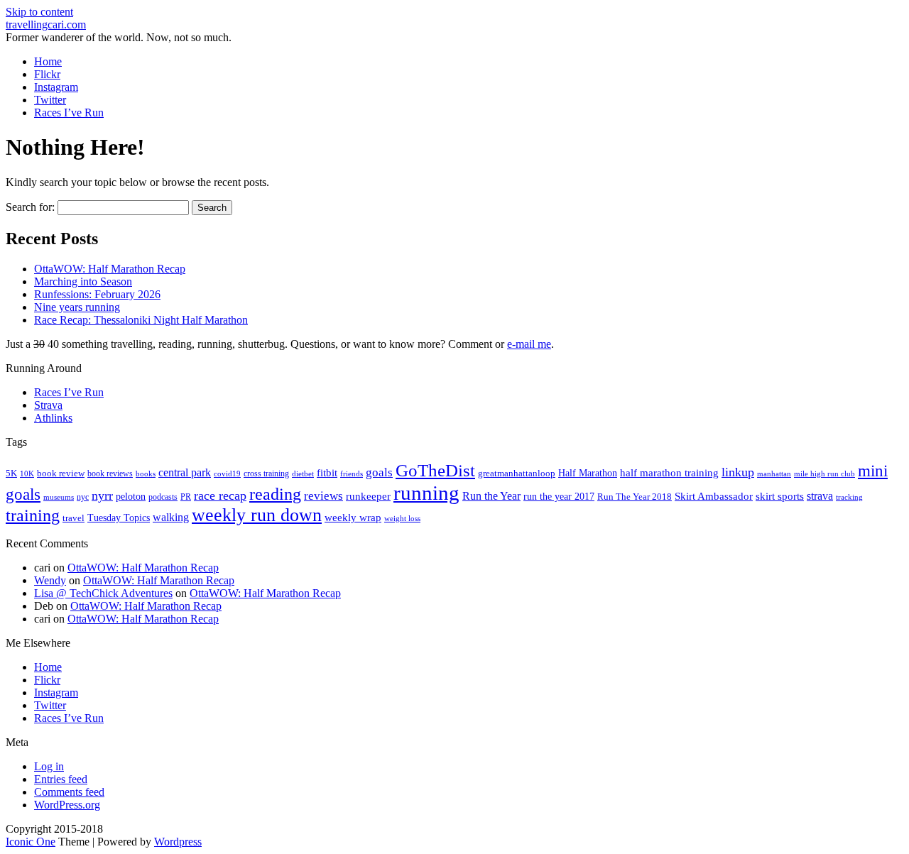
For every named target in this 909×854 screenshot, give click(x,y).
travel (73, 518)
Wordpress (178, 842)
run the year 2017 (558, 496)
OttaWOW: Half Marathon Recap (109, 269)
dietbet (303, 474)
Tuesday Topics (118, 518)
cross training (266, 473)
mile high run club (824, 473)
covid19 (227, 473)
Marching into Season (83, 281)
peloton (131, 496)
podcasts (163, 497)
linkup (738, 472)
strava (820, 496)
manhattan (774, 473)
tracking (849, 497)
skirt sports (780, 496)
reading (275, 494)
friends (351, 473)
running (426, 492)
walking (171, 517)
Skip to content (39, 12)
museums (58, 497)
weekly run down (257, 515)
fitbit (327, 472)
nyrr (102, 495)
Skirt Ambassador (714, 496)
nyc (83, 497)
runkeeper (368, 496)
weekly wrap (353, 517)
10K (27, 473)
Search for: (30, 207)
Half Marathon (587, 472)
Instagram (56, 87)
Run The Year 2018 (634, 496)
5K (11, 473)
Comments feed (69, 792)
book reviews (110, 473)
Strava (48, 405)
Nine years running (77, 307)
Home (48, 61)
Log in (49, 766)
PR (185, 497)
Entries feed (60, 779)
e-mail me (529, 344)
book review (61, 473)
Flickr (47, 74)
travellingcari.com (46, 24)
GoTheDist (435, 470)
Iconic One (30, 842)
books (146, 473)
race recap (220, 495)
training (33, 515)
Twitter (50, 100)
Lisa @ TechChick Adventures (103, 593)
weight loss (402, 518)
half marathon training (669, 472)
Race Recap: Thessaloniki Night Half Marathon (141, 320)
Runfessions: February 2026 (97, 294)
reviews (323, 496)
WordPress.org (67, 805)
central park (184, 472)
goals (379, 472)
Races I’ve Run (69, 112)
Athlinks (53, 418)
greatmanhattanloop (516, 473)
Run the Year (491, 496)
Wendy (50, 580)
